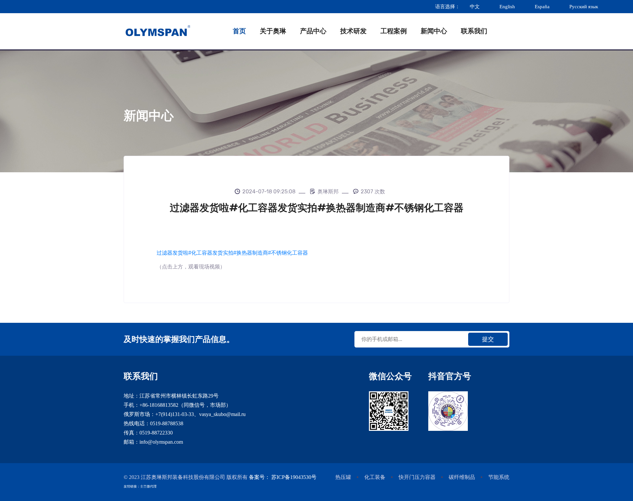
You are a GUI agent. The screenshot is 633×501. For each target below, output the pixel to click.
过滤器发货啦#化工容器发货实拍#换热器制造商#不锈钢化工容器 (232, 253)
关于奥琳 (273, 31)
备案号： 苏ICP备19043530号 (282, 477)
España (542, 6)
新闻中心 (434, 31)
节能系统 (498, 477)
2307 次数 (373, 191)
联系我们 (474, 31)
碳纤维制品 (462, 477)
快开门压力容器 (417, 477)
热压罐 (343, 477)
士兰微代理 (148, 486)
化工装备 (374, 477)
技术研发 (353, 31)
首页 (239, 31)
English (507, 6)
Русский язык (584, 6)
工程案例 (393, 31)
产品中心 (313, 31)
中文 (475, 6)
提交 (488, 339)
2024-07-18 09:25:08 (268, 191)
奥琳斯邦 (328, 191)
